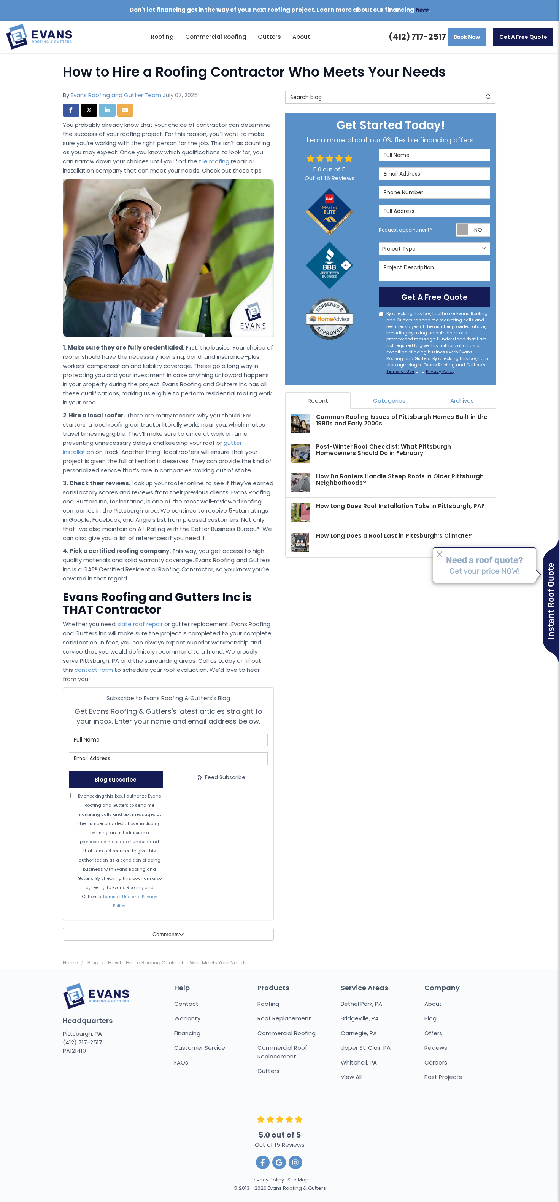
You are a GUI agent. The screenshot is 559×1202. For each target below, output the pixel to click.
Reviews (435, 1048)
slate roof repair (140, 624)
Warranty (187, 1018)
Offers (433, 1033)
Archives (462, 400)
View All (351, 1077)
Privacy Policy (440, 371)
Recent (318, 400)
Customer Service (199, 1048)
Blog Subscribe (116, 779)
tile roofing (214, 161)
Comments (165, 934)
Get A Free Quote (523, 37)
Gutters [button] (269, 37)
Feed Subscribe (224, 777)
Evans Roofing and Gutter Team (116, 95)
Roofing (268, 1004)
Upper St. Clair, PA (366, 1048)
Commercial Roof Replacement (282, 1052)
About (433, 1004)
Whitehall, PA (359, 1062)
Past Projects (443, 1077)
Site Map (298, 1179)
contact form (94, 670)
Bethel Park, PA (361, 1004)
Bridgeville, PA (360, 1018)
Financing (187, 1033)
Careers (435, 1062)
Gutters (268, 1071)
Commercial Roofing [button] (215, 37)
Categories (389, 400)
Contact (186, 1004)
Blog (430, 1018)
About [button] (301, 37)
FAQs (181, 1062)
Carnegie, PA (359, 1033)
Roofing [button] (162, 37)
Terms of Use (116, 897)
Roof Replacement (284, 1018)
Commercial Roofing (286, 1033)
